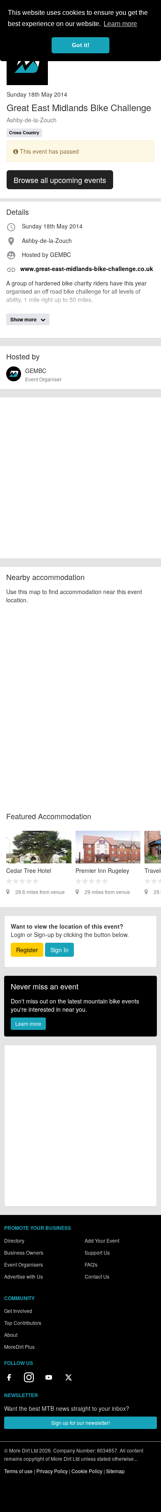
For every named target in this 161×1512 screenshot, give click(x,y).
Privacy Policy (52, 1470)
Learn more (28, 1023)
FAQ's (91, 1264)
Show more (24, 319)
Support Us (97, 1252)
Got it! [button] (81, 45)
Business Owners (23, 1252)
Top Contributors (22, 1322)
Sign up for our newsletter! (80, 1422)
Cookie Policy (86, 1470)
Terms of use (18, 1470)
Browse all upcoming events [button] (60, 179)
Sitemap (115, 1470)
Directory (14, 1240)
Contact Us (97, 1276)
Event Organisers (23, 1264)
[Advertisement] (80, 478)
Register (27, 950)
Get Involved (18, 1310)
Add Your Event (102, 1240)
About (10, 1334)
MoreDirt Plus (19, 1346)
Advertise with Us (23, 1276)
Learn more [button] (120, 23)
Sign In (59, 950)
